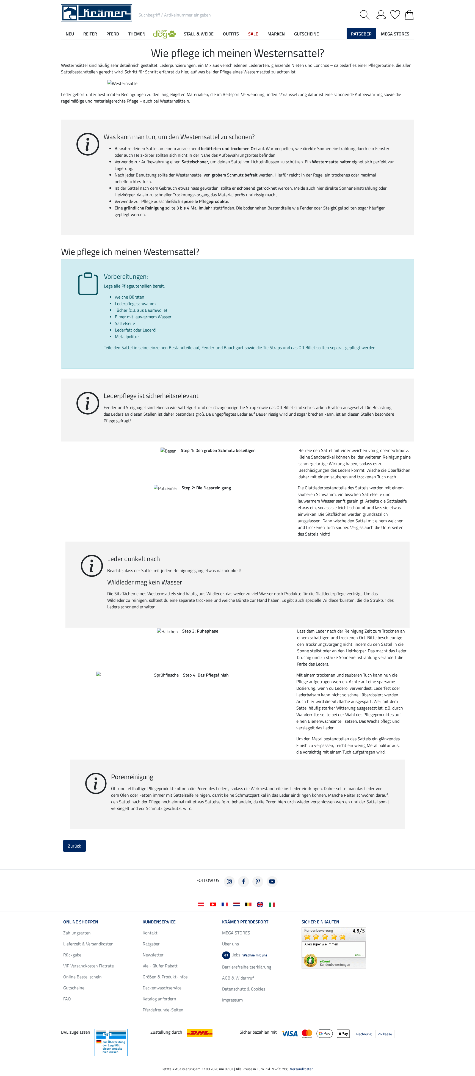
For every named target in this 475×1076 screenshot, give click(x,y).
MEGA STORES (395, 34)
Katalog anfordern (159, 998)
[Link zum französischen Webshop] (226, 904)
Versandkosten (301, 1069)
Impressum (232, 1000)
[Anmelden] (381, 13)
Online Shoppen (80, 921)
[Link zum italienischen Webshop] (273, 904)
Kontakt (150, 932)
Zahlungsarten (77, 932)
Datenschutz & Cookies (243, 989)
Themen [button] (136, 34)
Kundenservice (159, 921)
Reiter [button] (90, 34)
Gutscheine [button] (306, 34)
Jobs (245, 954)
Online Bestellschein (82, 976)
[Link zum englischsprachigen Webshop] (261, 904)
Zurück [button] (74, 846)
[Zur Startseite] (96, 12)
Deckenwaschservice (162, 987)
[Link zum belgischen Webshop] (249, 904)
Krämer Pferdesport (245, 921)
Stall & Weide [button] (199, 34)
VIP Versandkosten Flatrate (88, 965)
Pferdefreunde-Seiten (163, 1009)
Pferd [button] (112, 34)
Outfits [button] (231, 34)
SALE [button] (253, 34)
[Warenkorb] (409, 13)
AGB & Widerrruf (238, 978)
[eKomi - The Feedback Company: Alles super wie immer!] (334, 947)
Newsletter (153, 954)
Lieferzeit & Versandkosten (88, 943)
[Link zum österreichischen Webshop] (202, 904)
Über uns (230, 943)
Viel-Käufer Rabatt (160, 965)
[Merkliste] (395, 13)
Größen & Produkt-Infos (165, 976)
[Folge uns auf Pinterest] (257, 881)
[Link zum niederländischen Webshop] (237, 904)
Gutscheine (73, 987)
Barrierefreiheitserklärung (246, 967)
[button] (164, 33)
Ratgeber (151, 943)
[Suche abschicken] (366, 15)
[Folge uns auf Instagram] (229, 881)
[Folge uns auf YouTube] (272, 881)
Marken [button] (276, 34)
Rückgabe (72, 954)
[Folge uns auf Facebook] (243, 881)
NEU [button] (70, 34)
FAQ (67, 998)
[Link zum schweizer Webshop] (214, 904)
